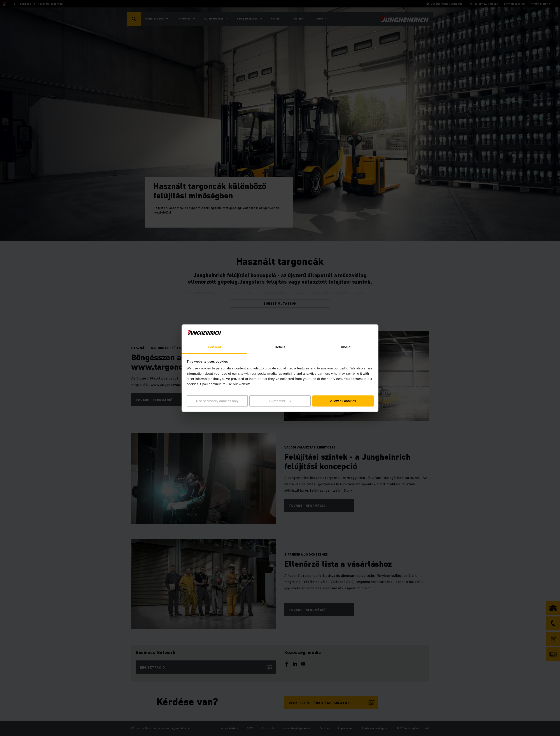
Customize (277, 401)
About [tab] (345, 347)
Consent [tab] (214, 347)
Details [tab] (280, 347)
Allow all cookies (343, 401)
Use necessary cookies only (217, 401)
